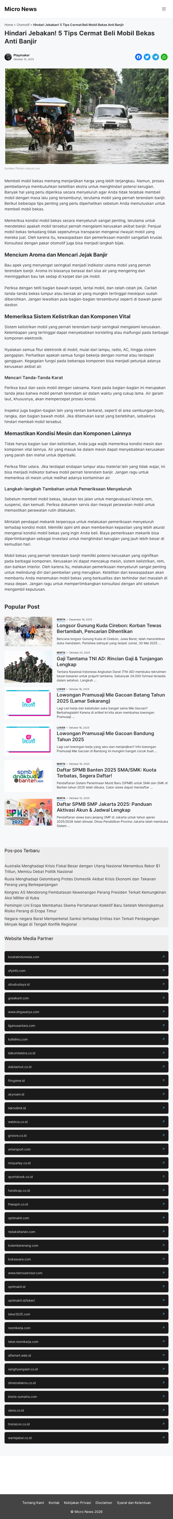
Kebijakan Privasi (77, 1503)
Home (9, 25)
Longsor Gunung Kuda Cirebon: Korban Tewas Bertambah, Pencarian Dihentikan (109, 628)
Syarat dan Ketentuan (134, 1503)
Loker (61, 689)
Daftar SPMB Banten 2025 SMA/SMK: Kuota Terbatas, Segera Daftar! (106, 773)
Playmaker (22, 55)
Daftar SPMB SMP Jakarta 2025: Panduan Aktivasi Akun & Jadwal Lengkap (104, 807)
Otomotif (23, 25)
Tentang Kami (33, 1503)
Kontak (54, 1503)
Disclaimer (104, 1503)
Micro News (21, 9)
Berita (61, 619)
